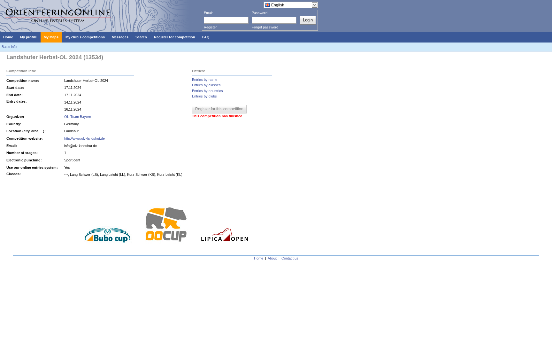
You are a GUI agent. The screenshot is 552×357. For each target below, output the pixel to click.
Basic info (9, 47)
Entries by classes (206, 85)
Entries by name (204, 79)
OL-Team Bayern (77, 117)
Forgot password (265, 27)
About (272, 258)
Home (258, 258)
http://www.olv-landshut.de (84, 138)
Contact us (289, 258)
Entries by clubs (204, 96)
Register (210, 27)
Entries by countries (207, 91)
